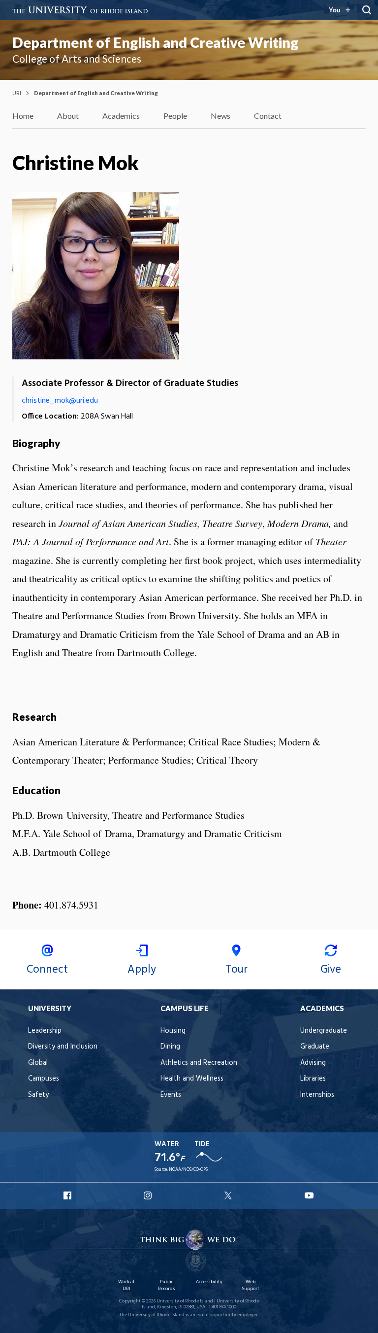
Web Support (250, 1285)
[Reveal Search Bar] (366, 10)
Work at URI (126, 1285)
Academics (121, 115)
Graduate (314, 1046)
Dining (170, 1046)
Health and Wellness (191, 1079)
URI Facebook (68, 1195)
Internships (317, 1095)
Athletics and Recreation (198, 1063)
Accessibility (209, 1282)
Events (170, 1095)
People (175, 115)
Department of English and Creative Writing (155, 42)
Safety (38, 1095)
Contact (268, 115)
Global (38, 1063)
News (220, 115)
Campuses (43, 1079)
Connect (47, 970)
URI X (229, 1195)
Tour (236, 970)
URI (16, 93)
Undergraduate (323, 1031)
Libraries (313, 1079)
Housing (173, 1031)
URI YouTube (310, 1195)
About (68, 115)
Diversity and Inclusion (62, 1046)
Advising (313, 1063)
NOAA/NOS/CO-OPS (188, 1169)
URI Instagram (149, 1195)
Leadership (45, 1031)
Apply (141, 970)
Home (22, 115)
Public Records (166, 1285)
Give (330, 970)
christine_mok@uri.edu (60, 400)
